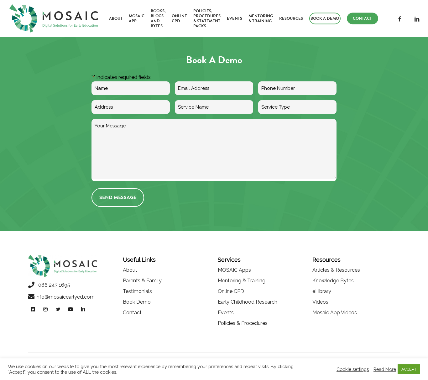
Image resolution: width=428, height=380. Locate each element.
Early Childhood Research (247, 302)
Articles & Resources (336, 270)
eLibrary (321, 291)
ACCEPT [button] (408, 369)
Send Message (117, 197)
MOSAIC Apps (234, 270)
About (130, 270)
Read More (384, 369)
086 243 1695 (52, 285)
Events (226, 313)
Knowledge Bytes (333, 281)
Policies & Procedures (243, 323)
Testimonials (137, 291)
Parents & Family (142, 281)
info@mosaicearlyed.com (65, 297)
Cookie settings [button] (353, 369)
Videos (320, 302)
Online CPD (231, 291)
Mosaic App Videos (334, 313)
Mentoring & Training (241, 281)
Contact (132, 313)
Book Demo (137, 302)
